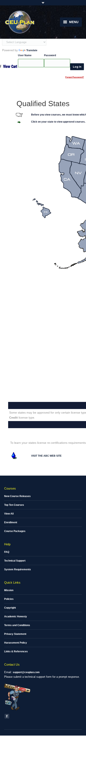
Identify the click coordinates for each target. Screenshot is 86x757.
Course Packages (14, 531)
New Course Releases (17, 496)
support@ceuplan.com (26, 672)
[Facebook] (7, 716)
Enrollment (10, 522)
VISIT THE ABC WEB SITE (46, 455)
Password (50, 55)
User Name (25, 55)
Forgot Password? (74, 77)
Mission (8, 590)
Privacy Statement (15, 634)
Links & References (16, 651)
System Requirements (17, 569)
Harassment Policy (15, 642)
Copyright (10, 607)
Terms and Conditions (17, 625)
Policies (9, 599)
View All (9, 513)
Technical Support (14, 560)
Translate (31, 50)
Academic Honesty (15, 616)
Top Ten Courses (14, 504)
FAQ (6, 552)
